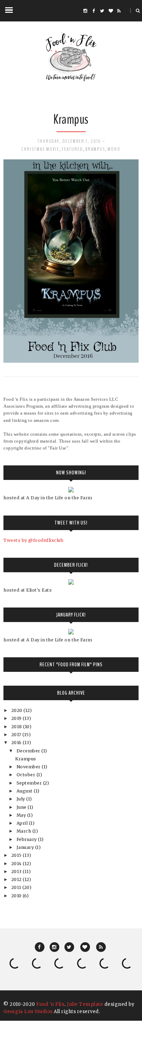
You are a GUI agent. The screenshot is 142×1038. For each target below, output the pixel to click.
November (29, 766)
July (22, 798)
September (30, 783)
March (24, 831)
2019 (17, 718)
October (27, 774)
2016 (17, 742)
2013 (17, 871)
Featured (72, 149)
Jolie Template (85, 1004)
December (29, 750)
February (27, 839)
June (22, 807)
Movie (114, 149)
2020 (17, 710)
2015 (17, 855)
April (23, 823)
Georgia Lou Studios (28, 1011)
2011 (17, 887)
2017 (17, 734)
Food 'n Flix (50, 1004)
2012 (17, 879)
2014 (17, 863)
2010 (17, 895)
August (25, 791)
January (26, 847)
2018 (17, 726)
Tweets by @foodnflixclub (33, 540)
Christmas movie (40, 149)
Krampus (71, 119)
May (22, 815)
